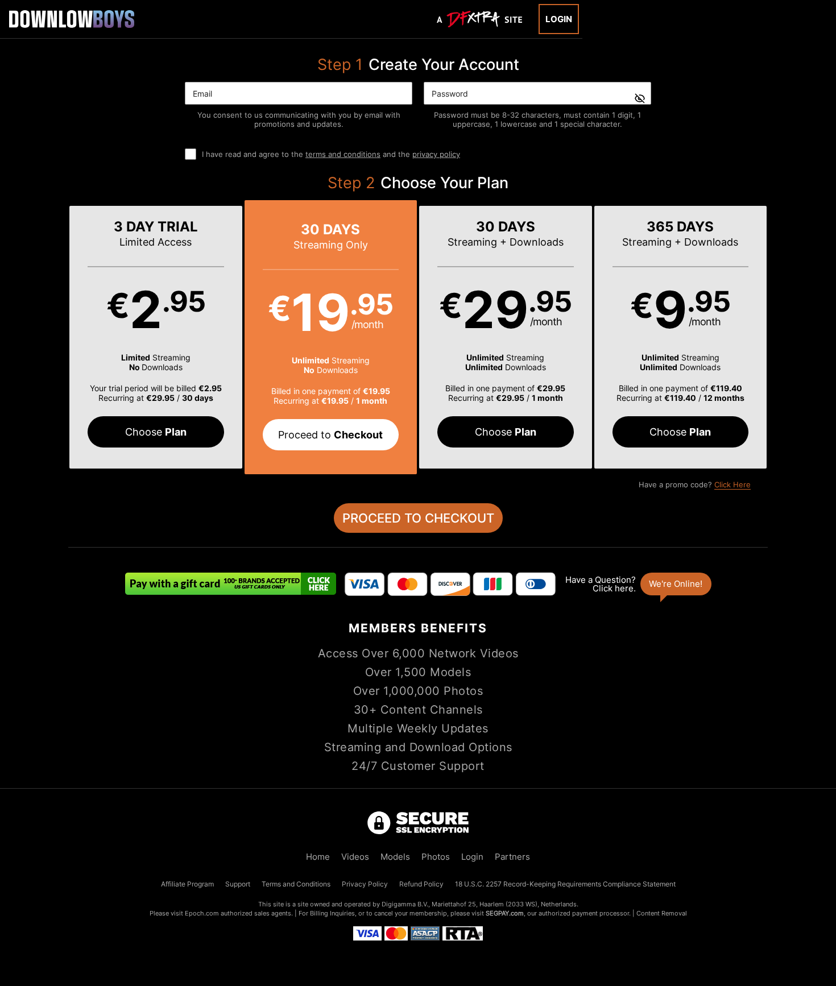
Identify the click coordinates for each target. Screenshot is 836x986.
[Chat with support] (637, 584)
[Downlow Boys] (71, 18)
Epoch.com (202, 913)
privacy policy (436, 154)
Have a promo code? (695, 484)
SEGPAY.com (505, 913)
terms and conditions (342, 154)
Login (558, 19)
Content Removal (661, 913)
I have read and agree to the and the (331, 154)
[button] (155, 337)
